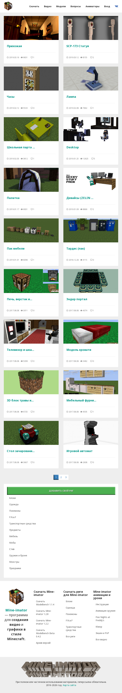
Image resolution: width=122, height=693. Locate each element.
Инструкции (102, 604)
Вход (107, 6)
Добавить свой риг (61, 490)
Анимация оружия (105, 610)
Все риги (70, 636)
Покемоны (14, 510)
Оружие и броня (18, 555)
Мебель (13, 536)
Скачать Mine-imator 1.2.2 (43, 622)
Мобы (12, 542)
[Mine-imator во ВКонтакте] (116, 6)
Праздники (15, 568)
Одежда (13, 504)
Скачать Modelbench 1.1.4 (45, 603)
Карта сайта (69, 685)
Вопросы (76, 6)
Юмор (99, 626)
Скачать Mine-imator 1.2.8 (43, 612)
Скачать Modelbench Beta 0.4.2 (45, 633)
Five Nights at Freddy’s (103, 619)
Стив (11, 549)
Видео (47, 6)
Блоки (12, 497)
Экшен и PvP (102, 633)
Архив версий (43, 642)
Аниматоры (92, 6)
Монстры (14, 561)
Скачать (34, 6)
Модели (61, 6)
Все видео (101, 639)
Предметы (15, 529)
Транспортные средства (22, 523)
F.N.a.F (12, 517)
